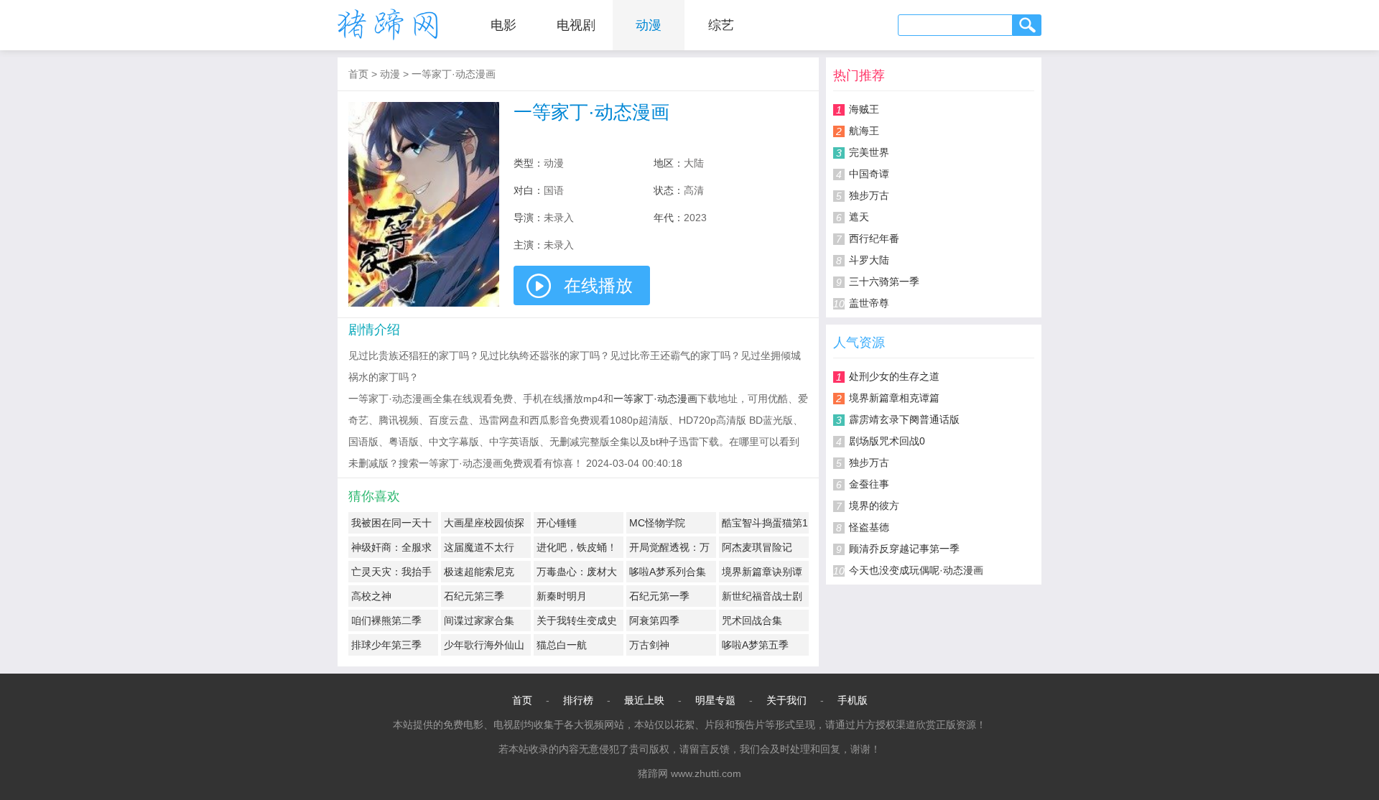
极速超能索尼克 (479, 571)
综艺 (721, 25)
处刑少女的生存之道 (894, 376)
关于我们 (786, 700)
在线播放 (598, 285)
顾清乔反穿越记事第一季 (904, 548)
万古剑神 (649, 645)
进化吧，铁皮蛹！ (577, 547)
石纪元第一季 (659, 596)
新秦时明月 (562, 596)
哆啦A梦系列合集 (667, 571)
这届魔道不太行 (479, 547)
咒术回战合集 (752, 620)
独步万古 (869, 195)
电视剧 (576, 25)
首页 (358, 74)
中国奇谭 (869, 174)
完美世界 (869, 152)
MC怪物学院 (657, 523)
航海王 (864, 130)
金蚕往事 (869, 484)
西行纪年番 (874, 238)
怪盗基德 (869, 527)
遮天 (859, 217)
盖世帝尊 (869, 303)
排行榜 (578, 700)
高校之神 (371, 596)
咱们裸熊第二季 (386, 620)
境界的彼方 (874, 505)
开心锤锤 (557, 523)
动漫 (648, 25)
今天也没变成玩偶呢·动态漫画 (916, 570)
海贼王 (864, 109)
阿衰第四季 (654, 620)
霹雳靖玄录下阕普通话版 (904, 419)
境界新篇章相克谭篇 (894, 398)
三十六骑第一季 (884, 281)
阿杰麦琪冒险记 (757, 547)
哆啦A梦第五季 (755, 645)
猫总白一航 (562, 645)
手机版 (852, 700)
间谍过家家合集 (479, 620)
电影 (503, 25)
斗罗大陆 (869, 260)
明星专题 (715, 700)
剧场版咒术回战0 (887, 441)
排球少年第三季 (386, 645)
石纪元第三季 (474, 596)
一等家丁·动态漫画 (454, 74)
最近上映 (644, 700)
